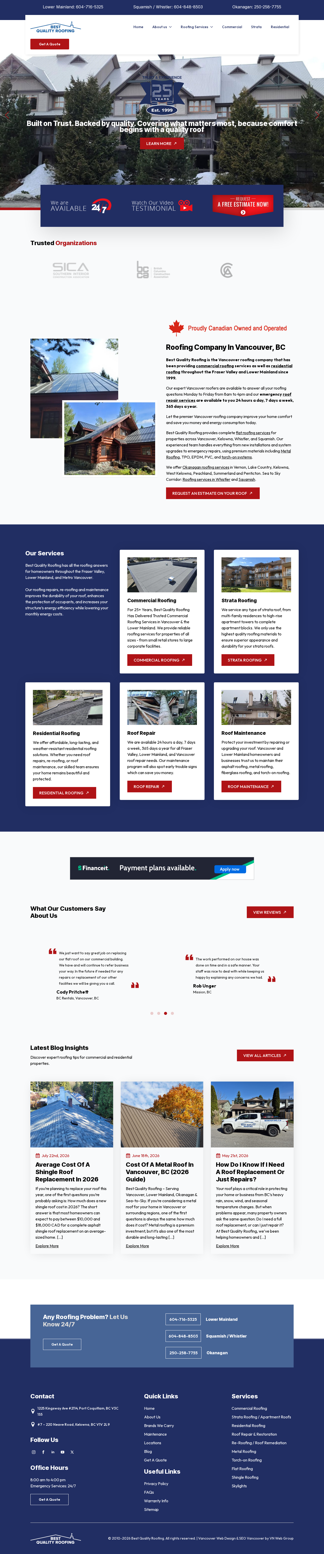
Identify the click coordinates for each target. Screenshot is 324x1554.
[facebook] (43, 1452)
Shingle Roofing (245, 1477)
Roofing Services (194, 27)
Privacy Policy (156, 1483)
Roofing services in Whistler (206, 479)
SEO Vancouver (251, 1538)
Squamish (246, 479)
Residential (280, 27)
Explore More (47, 1245)
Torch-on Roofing (247, 1459)
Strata (256, 27)
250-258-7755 (267, 6)
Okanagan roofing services (206, 467)
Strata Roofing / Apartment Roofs (261, 1416)
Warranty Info (156, 1500)
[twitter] (72, 1452)
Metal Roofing (244, 1451)
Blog (148, 1451)
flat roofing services (253, 432)
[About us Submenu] (171, 27)
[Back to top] (314, 1544)
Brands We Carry (159, 1425)
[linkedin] (53, 1452)
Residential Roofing (248, 1425)
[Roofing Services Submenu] (212, 27)
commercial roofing (215, 365)
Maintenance (155, 1434)
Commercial (232, 27)
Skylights (239, 1485)
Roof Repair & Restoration (254, 1434)
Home (138, 27)
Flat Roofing (242, 1468)
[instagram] (33, 1452)
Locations (152, 1442)
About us (159, 27)
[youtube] (62, 1452)
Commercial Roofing (249, 1408)
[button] (7, 115)
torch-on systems (236, 457)
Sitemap (151, 1509)
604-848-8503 (188, 6)
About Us (152, 1416)
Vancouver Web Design (217, 1538)
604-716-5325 (89, 6)
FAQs (149, 1492)
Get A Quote (155, 1459)
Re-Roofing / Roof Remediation (259, 1442)
